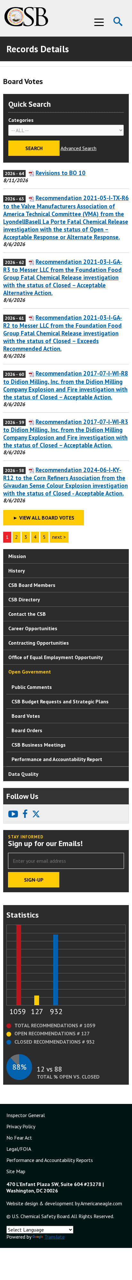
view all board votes (43, 517)
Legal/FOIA (18, 1149)
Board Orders (27, 730)
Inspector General (25, 1115)
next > (59, 537)
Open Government (29, 671)
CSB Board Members (31, 585)
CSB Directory (24, 599)
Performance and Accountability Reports (49, 1160)
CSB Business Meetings (39, 745)
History (16, 570)
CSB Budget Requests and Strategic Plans (60, 701)
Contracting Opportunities (38, 643)
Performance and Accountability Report (57, 759)
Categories (21, 120)
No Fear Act (19, 1137)
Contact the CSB (27, 614)
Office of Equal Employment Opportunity (55, 657)
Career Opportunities (32, 628)
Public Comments (32, 687)
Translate (54, 1236)
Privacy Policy (20, 1126)
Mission (17, 556)
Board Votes (26, 716)
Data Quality (23, 774)
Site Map (15, 1171)
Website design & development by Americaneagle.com (64, 1203)
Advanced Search (78, 148)
